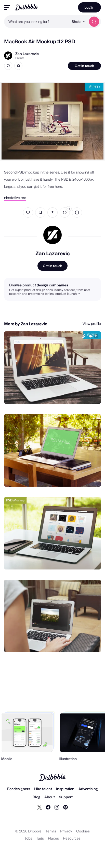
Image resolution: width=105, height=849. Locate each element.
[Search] (94, 22)
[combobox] (36, 22)
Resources (72, 838)
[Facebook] (48, 807)
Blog (36, 797)
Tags (40, 838)
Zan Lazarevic (27, 53)
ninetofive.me (15, 197)
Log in (89, 7)
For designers (18, 789)
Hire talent (43, 789)
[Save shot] (18, 66)
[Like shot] (8, 66)
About (49, 797)
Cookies (83, 831)
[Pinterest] (65, 807)
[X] (39, 807)
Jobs (28, 838)
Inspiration (65, 789)
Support (66, 797)
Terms (51, 831)
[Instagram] (57, 807)
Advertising (88, 789)
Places (53, 838)
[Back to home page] (26, 7)
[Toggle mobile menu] (7, 7)
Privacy (66, 831)
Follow (19, 58)
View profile (92, 323)
